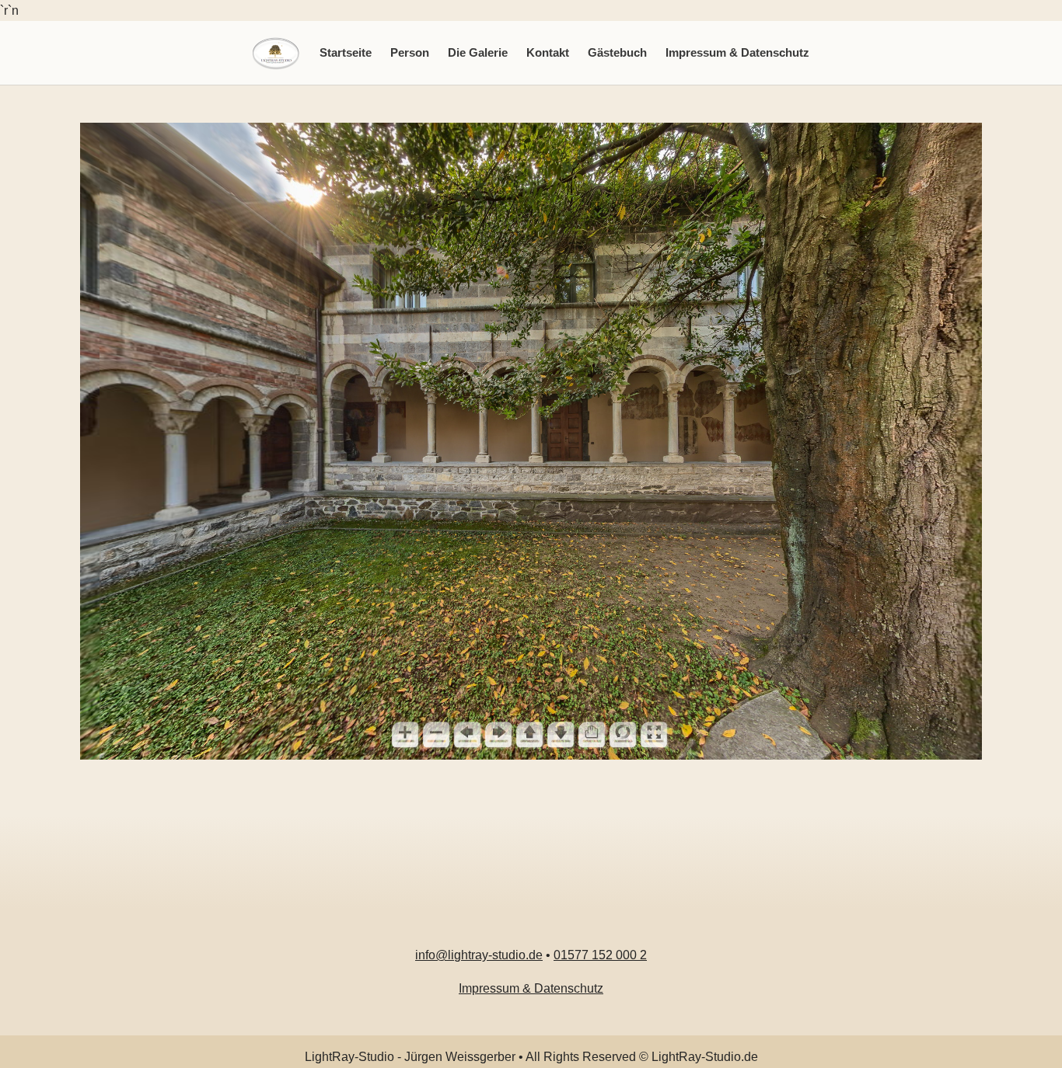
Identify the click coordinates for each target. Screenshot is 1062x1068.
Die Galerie (478, 52)
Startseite (346, 52)
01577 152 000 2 (600, 955)
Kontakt (547, 52)
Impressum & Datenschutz (737, 52)
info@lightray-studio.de (479, 955)
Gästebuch (617, 52)
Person (409, 52)
